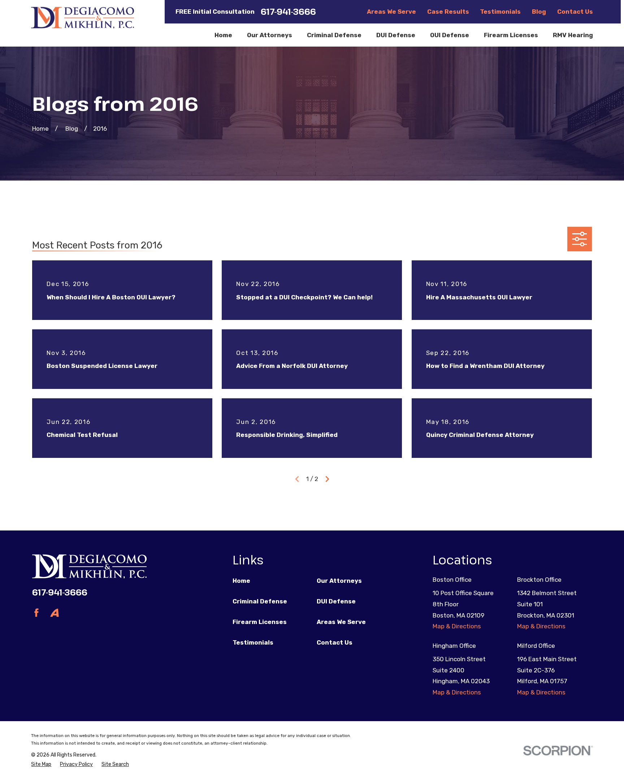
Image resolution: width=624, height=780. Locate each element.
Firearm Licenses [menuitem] (511, 35)
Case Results (448, 11)
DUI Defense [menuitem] (395, 35)
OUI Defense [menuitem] (449, 35)
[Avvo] (54, 612)
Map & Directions (457, 626)
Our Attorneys (339, 580)
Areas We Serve (391, 11)
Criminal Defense (260, 601)
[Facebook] (36, 612)
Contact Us (575, 11)
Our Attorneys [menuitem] (269, 35)
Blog (539, 11)
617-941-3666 (288, 12)
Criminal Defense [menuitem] (334, 35)
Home (241, 580)
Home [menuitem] (223, 35)
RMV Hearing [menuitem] (573, 35)
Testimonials (500, 11)
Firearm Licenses (260, 621)
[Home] (82, 17)
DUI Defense (336, 601)
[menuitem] (41, 764)
